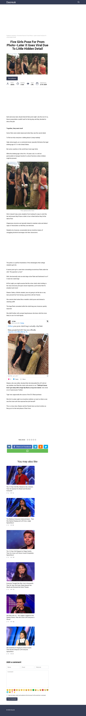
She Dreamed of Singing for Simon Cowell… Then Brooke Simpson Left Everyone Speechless (19, 649)
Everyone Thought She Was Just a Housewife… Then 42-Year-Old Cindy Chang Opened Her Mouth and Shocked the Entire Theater (20, 585)
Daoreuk (11, 2)
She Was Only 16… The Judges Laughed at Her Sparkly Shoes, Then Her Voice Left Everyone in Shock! (20, 617)
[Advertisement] (43, 21)
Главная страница (11, 35)
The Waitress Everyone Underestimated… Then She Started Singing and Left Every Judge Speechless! (20, 521)
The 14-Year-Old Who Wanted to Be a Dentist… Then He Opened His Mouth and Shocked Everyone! (20, 488)
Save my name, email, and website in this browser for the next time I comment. (27, 695)
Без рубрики (12, 78)
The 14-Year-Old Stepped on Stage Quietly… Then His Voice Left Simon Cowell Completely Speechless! (20, 553)
